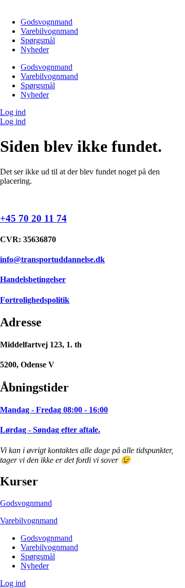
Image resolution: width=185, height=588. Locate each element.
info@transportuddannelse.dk (52, 259)
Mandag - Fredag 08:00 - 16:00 (54, 409)
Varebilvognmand (49, 31)
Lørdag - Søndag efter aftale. (50, 429)
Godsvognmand (46, 21)
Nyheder (35, 49)
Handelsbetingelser (33, 279)
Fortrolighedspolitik (34, 300)
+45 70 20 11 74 (33, 218)
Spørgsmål (38, 40)
